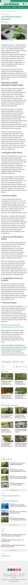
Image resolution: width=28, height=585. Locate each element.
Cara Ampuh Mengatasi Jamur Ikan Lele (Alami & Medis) (21, 431)
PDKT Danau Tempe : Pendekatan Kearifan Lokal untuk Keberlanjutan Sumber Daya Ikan (18, 512)
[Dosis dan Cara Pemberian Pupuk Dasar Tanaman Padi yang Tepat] (7, 424)
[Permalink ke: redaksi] (2, 22)
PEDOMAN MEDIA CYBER (10, 575)
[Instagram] (17, 570)
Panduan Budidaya (5, 14)
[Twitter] (11, 570)
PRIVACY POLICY (14, 574)
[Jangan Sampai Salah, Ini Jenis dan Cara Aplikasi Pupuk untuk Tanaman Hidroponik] (7, 376)
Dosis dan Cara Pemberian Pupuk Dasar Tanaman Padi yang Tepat (6, 431)
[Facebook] (8, 570)
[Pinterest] (14, 570)
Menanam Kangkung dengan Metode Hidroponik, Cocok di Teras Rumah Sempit (20, 397)
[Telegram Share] (23, 367)
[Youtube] (20, 570)
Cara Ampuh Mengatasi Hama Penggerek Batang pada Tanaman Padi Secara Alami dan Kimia (7, 416)
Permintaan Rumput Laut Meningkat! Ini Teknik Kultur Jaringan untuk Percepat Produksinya (6, 445)
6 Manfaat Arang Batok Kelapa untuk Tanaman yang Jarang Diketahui (21, 445)
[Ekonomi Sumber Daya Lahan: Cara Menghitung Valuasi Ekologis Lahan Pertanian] (5, 519)
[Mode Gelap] (23, 4)
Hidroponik (15, 362)
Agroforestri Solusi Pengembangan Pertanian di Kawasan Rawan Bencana (13, 546)
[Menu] (2, 4)
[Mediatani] (11, 4)
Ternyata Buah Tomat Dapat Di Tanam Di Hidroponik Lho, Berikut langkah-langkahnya (7, 397)
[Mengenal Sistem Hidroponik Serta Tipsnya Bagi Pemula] (21, 376)
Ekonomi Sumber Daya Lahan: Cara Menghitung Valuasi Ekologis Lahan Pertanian (18, 519)
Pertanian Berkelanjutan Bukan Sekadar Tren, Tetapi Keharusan (12, 540)
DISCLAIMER (22, 574)
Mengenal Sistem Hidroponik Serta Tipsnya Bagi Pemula (20, 383)
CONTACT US (20, 575)
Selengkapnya (13, 490)
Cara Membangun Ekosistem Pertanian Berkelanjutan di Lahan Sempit (20, 416)
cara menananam (6, 362)
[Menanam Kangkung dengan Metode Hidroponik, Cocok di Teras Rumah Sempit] (21, 390)
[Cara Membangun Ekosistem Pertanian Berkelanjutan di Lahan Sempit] (21, 410)
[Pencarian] (26, 4)
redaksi (5, 21)
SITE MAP (14, 577)
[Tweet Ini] (17, 367)
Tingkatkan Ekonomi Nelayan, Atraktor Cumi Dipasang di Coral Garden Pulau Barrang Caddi (18, 505)
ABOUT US (5, 574)
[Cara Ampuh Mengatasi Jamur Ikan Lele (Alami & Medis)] (21, 424)
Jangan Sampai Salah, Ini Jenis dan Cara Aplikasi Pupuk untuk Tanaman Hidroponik (6, 383)
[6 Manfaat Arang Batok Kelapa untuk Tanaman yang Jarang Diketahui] (21, 438)
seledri (21, 362)
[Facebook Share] (14, 367)
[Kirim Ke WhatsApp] (26, 367)
